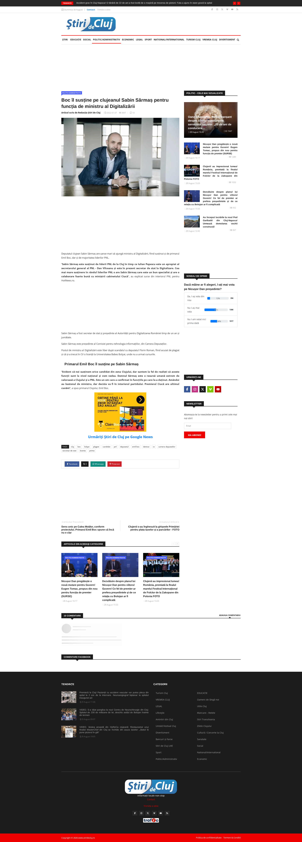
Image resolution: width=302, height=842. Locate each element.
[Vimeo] (227, 9)
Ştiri (65, 39)
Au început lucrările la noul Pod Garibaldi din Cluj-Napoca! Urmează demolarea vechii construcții (220, 222)
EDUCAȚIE (76, 39)
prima (92, 450)
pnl (115, 446)
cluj (72, 446)
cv (154, 446)
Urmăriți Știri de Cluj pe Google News (120, 436)
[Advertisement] (183, 24)
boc (79, 446)
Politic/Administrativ (106, 39)
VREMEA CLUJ (209, 39)
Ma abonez (194, 435)
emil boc (136, 446)
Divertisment (227, 39)
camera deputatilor (166, 446)
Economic (128, 39)
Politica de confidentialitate (208, 837)
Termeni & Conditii (232, 837)
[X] (222, 9)
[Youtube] (232, 9)
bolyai (86, 446)
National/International (169, 39)
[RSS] (237, 9)
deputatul (124, 446)
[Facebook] (212, 9)
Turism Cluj (193, 39)
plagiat (96, 446)
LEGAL (139, 39)
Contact (91, 9)
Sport (148, 39)
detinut (146, 446)
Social (87, 39)
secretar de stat (69, 450)
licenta (83, 450)
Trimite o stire (103, 9)
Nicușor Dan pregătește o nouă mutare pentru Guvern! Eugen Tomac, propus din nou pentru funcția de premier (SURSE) (79, 589)
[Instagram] (217, 9)
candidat (106, 446)
